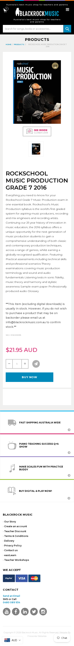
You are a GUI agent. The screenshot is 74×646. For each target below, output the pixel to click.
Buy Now (29, 377)
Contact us (11, 550)
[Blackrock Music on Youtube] (6, 611)
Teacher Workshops (16, 560)
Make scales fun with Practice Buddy (41, 468)
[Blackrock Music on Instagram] (43, 611)
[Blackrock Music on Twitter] (25, 611)
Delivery (9, 540)
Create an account (15, 526)
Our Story (10, 521)
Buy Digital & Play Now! (35, 491)
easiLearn (10, 555)
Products (37, 39)
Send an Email (11, 595)
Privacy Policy (13, 545)
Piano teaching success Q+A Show (39, 445)
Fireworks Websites (37, 636)
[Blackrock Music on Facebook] (16, 611)
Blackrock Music (30, 632)
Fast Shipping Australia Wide (40, 422)
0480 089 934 (11, 602)
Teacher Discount (15, 531)
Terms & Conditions (16, 536)
